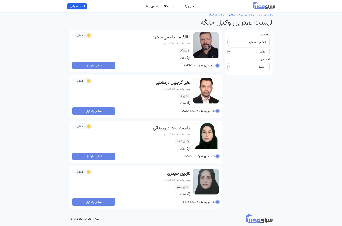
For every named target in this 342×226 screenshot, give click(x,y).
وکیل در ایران (265, 14)
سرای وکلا (188, 6)
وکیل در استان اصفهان (241, 14)
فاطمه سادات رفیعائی (171, 128)
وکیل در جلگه (216, 14)
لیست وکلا (170, 6)
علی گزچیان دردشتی (173, 82)
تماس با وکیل (94, 65)
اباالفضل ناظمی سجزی (170, 37)
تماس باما (152, 6)
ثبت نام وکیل (77, 6)
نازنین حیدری (178, 173)
